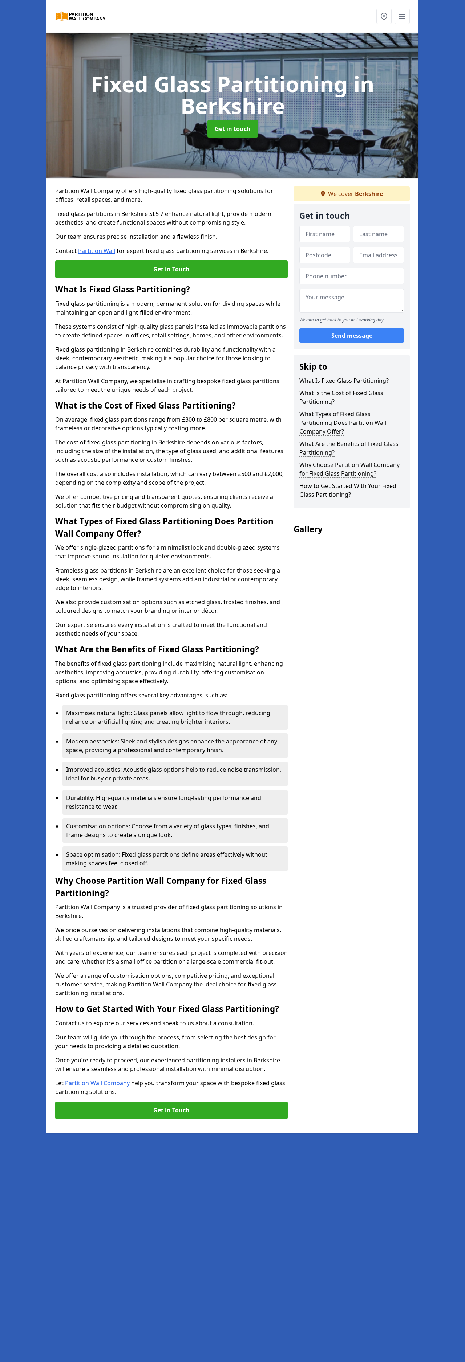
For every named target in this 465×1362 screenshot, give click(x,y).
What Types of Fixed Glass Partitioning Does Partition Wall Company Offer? (342, 422)
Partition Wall (96, 251)
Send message (351, 336)
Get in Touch (171, 269)
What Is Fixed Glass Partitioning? (344, 381)
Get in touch (233, 129)
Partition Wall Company (97, 1083)
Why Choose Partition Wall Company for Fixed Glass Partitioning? (349, 469)
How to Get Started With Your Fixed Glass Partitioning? (347, 490)
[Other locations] (384, 16)
